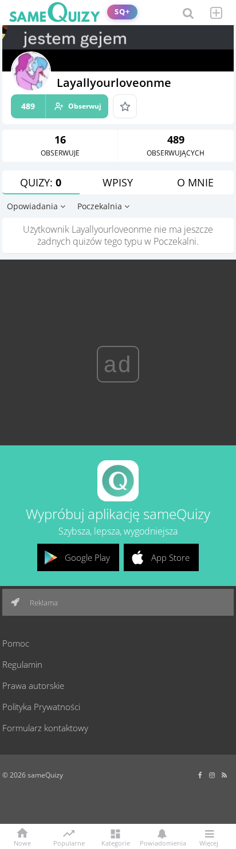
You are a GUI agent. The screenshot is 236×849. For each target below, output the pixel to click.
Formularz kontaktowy (45, 728)
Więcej (208, 842)
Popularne (69, 842)
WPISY (118, 182)
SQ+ (122, 12)
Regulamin (22, 664)
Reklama (43, 602)
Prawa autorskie (33, 685)
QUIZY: (40, 182)
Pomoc (15, 643)
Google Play (87, 557)
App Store (170, 557)
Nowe (22, 842)
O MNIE (195, 182)
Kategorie (115, 842)
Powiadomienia (162, 842)
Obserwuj (61, 106)
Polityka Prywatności (41, 706)
